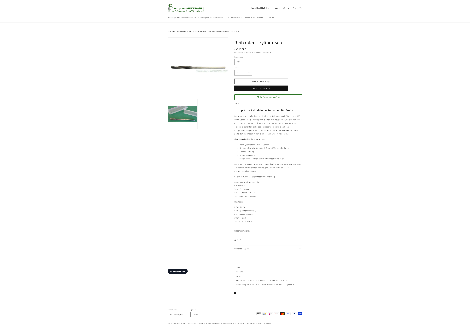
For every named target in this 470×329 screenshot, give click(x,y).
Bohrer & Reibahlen (212, 31)
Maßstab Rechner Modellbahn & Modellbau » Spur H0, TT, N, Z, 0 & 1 (262, 280)
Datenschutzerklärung (213, 323)
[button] (181, 17)
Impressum (267, 323)
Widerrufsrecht (227, 323)
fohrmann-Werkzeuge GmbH (182, 323)
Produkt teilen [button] (242, 240)
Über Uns (239, 272)
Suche (237, 267)
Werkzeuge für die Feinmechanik (190, 31)
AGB (236, 323)
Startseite (171, 31)
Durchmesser (238, 57)
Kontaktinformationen (254, 323)
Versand (247, 53)
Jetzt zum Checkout (261, 88)
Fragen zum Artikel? (242, 231)
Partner (238, 276)
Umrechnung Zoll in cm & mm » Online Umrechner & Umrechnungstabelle (264, 285)
